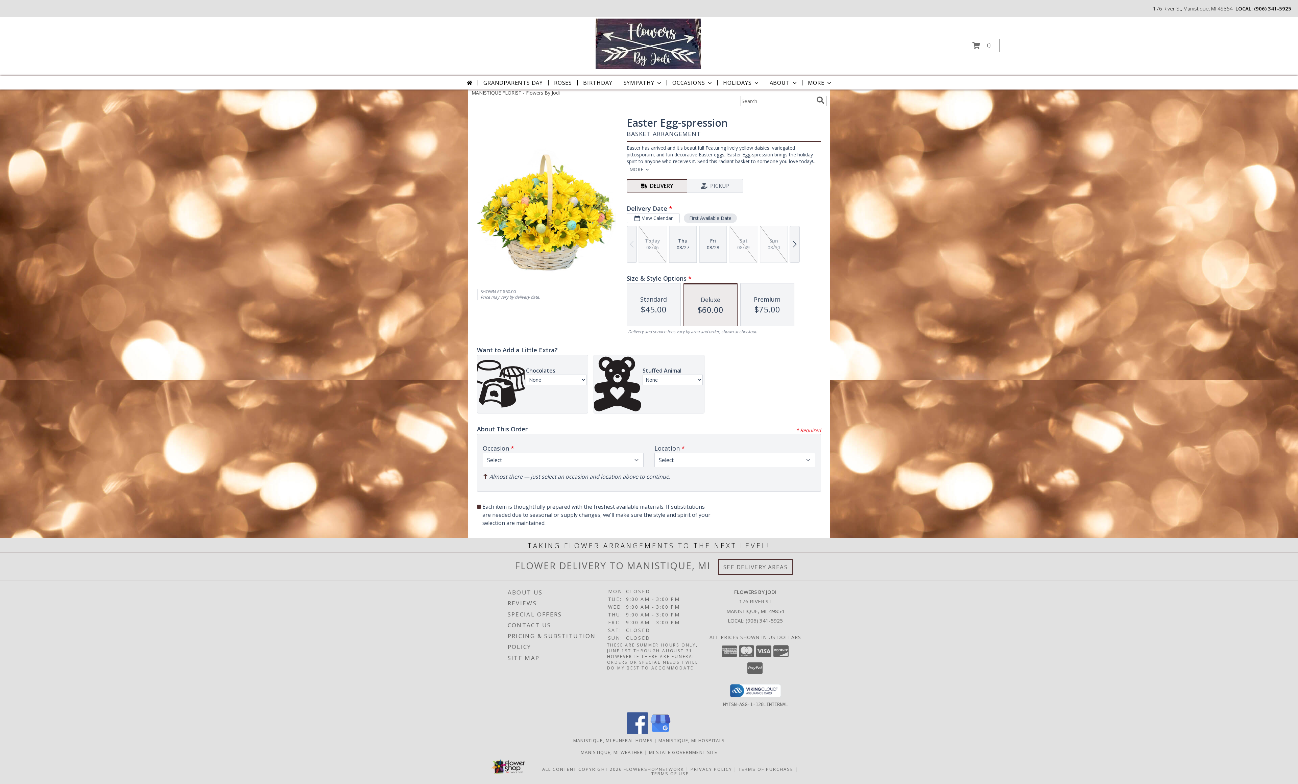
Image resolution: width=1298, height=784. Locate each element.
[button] (982, 45)
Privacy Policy (711, 769)
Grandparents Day (513, 82)
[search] (820, 100)
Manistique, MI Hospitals (691, 740)
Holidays (737, 82)
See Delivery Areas (755, 567)
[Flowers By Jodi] (648, 43)
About (780, 82)
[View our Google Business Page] (660, 732)
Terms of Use (670, 773)
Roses (563, 82)
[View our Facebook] (637, 732)
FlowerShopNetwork (654, 769)
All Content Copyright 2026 (582, 769)
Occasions (688, 82)
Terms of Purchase (766, 769)
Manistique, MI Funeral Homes (613, 740)
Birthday (597, 82)
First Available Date (710, 218)
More (816, 82)
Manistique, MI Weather (612, 752)
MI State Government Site (683, 752)
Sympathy (639, 82)
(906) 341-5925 (1272, 8)
